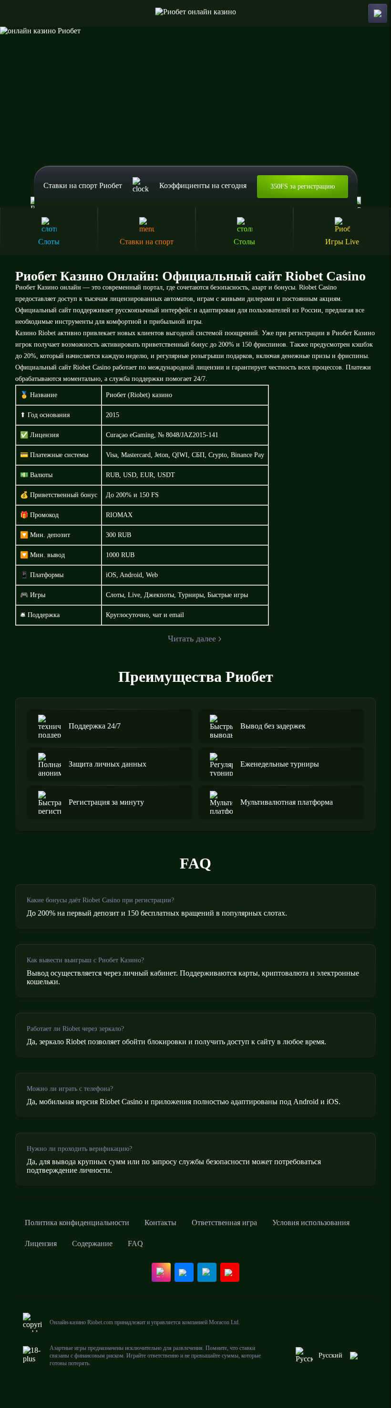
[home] (195, 13)
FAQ (135, 1243)
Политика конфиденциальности (77, 1222)
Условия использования (311, 1222)
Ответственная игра (224, 1222)
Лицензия (41, 1243)
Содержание (92, 1243)
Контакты (160, 1222)
